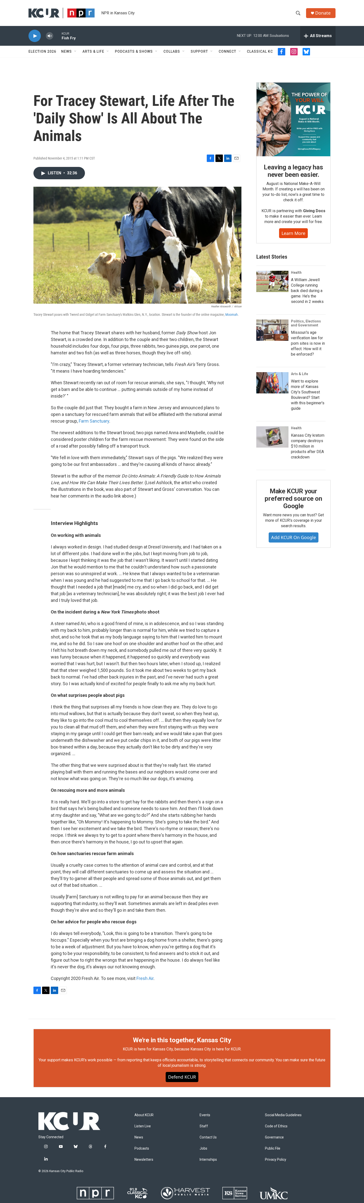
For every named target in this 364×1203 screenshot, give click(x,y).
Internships (208, 1159)
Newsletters (143, 1159)
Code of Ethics (276, 1126)
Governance (274, 1137)
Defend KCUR (182, 1077)
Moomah (231, 315)
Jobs (203, 1148)
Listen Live (142, 1126)
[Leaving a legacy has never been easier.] (293, 119)
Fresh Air (145, 978)
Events (205, 1115)
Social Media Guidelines (283, 1115)
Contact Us (208, 1137)
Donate (323, 13)
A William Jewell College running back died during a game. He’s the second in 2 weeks (307, 290)
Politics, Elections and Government (306, 323)
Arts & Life (93, 51)
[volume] (49, 36)
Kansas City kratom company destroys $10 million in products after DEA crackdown (307, 446)
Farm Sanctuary (94, 421)
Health (296, 272)
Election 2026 (42, 51)
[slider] (57, 35)
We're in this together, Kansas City (182, 1040)
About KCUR (144, 1115)
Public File (272, 1148)
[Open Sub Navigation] (76, 51)
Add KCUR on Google (293, 537)
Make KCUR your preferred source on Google (293, 498)
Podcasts (141, 1148)
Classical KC (260, 51)
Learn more (293, 233)
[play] (35, 36)
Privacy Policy (275, 1159)
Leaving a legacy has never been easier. (293, 170)
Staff (204, 1126)
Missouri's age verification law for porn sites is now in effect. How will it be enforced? (308, 343)
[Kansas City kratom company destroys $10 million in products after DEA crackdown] (272, 437)
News (66, 51)
